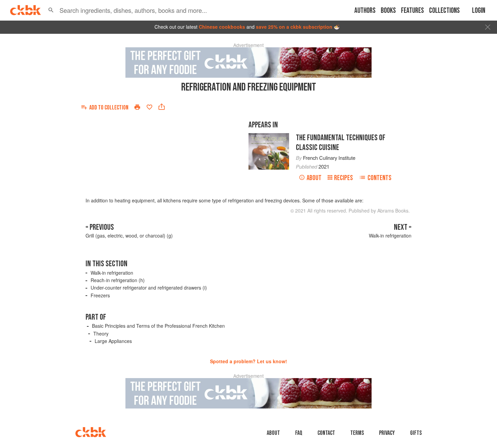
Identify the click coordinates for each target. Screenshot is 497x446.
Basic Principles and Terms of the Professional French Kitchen (158, 325)
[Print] (137, 107)
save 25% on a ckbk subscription (294, 26)
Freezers (100, 295)
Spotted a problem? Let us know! (248, 361)
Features (412, 10)
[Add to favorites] (149, 107)
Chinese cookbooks (222, 26)
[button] (51, 10)
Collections (444, 10)
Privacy (387, 433)
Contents (380, 178)
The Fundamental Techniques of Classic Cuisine (340, 142)
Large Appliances (113, 341)
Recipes (343, 178)
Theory (101, 333)
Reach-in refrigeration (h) (118, 280)
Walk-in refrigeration (112, 272)
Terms (357, 433)
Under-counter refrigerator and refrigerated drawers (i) (149, 287)
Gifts (416, 433)
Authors (365, 10)
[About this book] (269, 136)
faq (298, 433)
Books (388, 10)
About (314, 178)
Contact (326, 433)
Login (478, 10)
